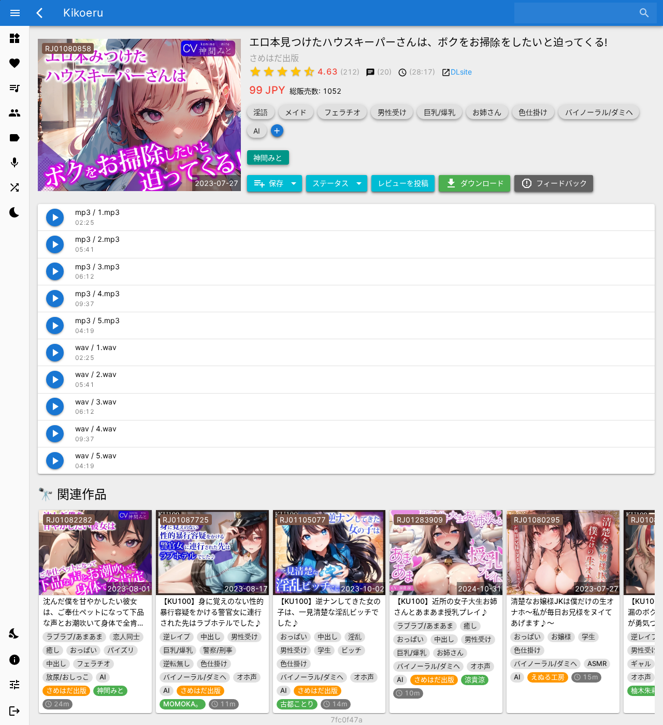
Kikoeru (83, 12)
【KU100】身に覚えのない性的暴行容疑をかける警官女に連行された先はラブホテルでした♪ (212, 612)
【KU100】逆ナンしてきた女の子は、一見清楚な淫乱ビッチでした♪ (329, 612)
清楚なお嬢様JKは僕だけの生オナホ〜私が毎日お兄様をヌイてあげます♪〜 (562, 612)
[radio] (255, 71)
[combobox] (578, 13)
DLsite (461, 71)
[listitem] (14, 38)
